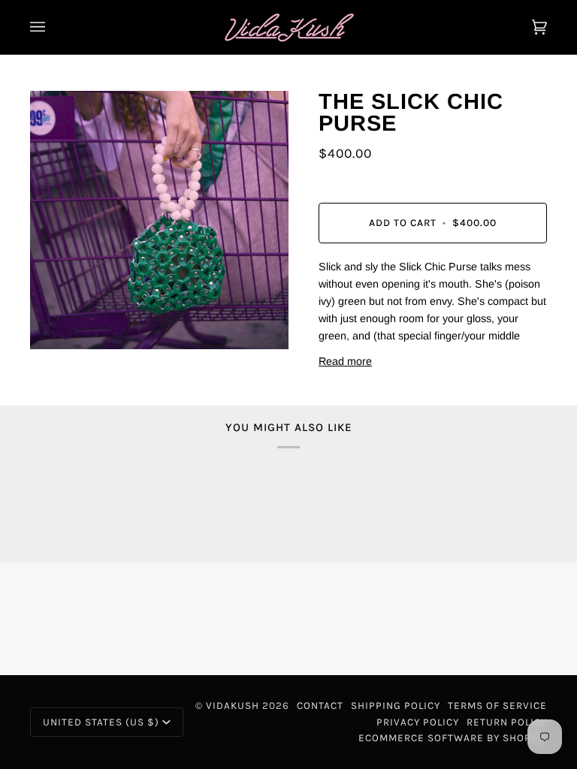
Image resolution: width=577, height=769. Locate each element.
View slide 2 (54, 357)
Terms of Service (497, 705)
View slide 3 (64, 357)
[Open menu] (52, 27)
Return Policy (507, 722)
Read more (345, 361)
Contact (320, 705)
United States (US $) (101, 722)
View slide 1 (45, 357)
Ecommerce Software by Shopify (452, 737)
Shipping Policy (395, 705)
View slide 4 (74, 357)
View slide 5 (84, 357)
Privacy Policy (417, 722)
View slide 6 (93, 357)
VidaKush (232, 705)
